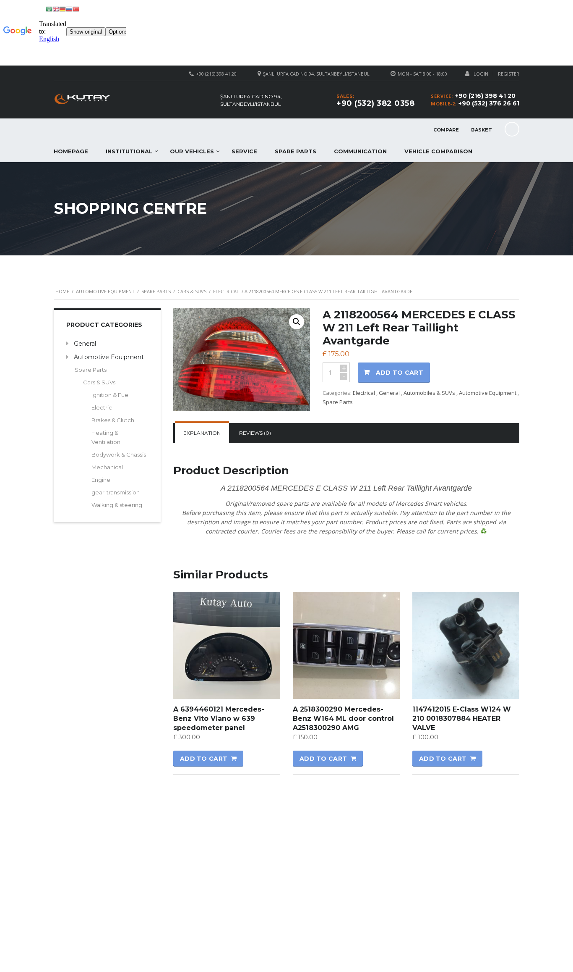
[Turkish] (76, 9)
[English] (55, 9)
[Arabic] (49, 9)
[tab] (202, 433)
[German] (62, 9)
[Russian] (69, 9)
